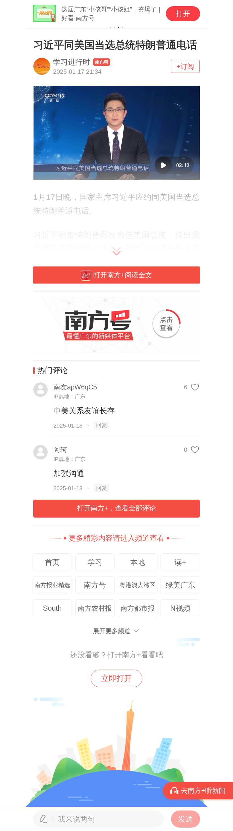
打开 (183, 13)
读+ (180, 562)
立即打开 (116, 678)
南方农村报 (95, 608)
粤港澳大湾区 (137, 585)
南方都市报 (137, 608)
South (52, 608)
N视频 (180, 608)
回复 (101, 425)
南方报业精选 (52, 585)
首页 (52, 562)
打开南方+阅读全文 (122, 275)
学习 (95, 562)
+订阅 (185, 66)
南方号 (95, 585)
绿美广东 (180, 585)
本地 (137, 562)
